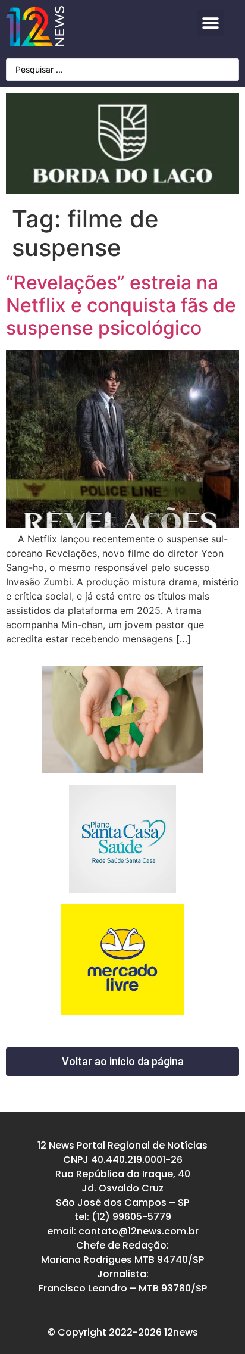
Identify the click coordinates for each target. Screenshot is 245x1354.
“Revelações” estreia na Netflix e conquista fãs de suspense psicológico (121, 305)
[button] (210, 23)
